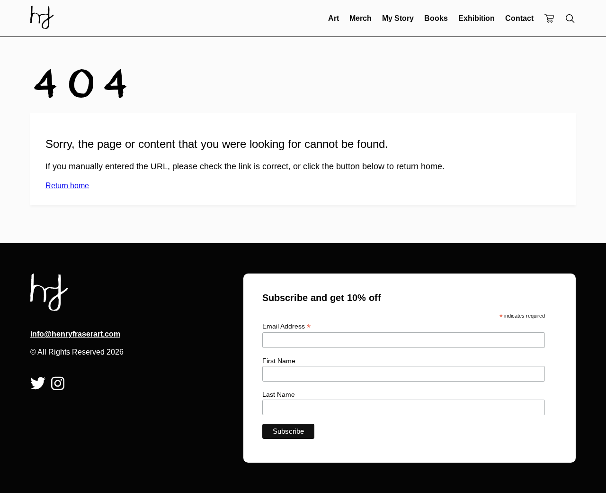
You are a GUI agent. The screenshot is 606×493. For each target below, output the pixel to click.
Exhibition (476, 18)
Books (436, 18)
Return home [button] (67, 186)
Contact (519, 18)
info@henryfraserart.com (75, 334)
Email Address (286, 326)
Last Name (278, 394)
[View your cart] (549, 19)
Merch (360, 18)
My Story (398, 18)
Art (333, 18)
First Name (278, 361)
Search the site (570, 18)
